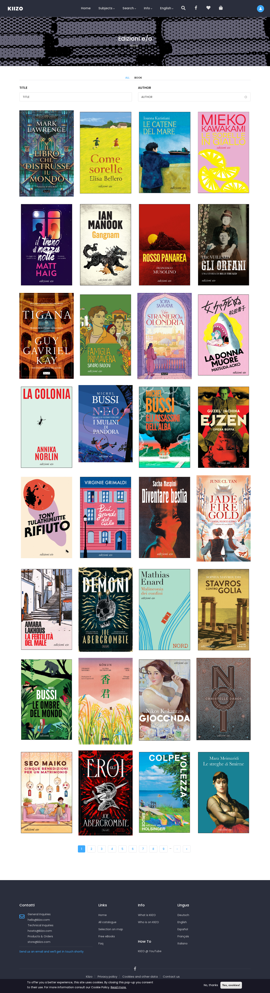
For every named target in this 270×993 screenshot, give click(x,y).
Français (183, 936)
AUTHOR (144, 87)
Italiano (182, 943)
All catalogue (107, 922)
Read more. (119, 987)
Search (128, 8)
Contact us (171, 976)
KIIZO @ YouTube (149, 951)
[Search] (183, 8)
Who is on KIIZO (148, 922)
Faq (100, 943)
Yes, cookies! (231, 985)
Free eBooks (106, 936)
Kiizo (89, 976)
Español (182, 929)
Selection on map (110, 929)
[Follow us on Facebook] (196, 8)
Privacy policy (107, 976)
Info (147, 8)
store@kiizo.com (39, 942)
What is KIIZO (147, 915)
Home (86, 8)
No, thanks (211, 985)
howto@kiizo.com (40, 931)
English (165, 8)
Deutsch (183, 915)
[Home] (18, 8)
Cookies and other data (140, 976)
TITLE (23, 87)
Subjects (105, 8)
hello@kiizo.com (39, 920)
